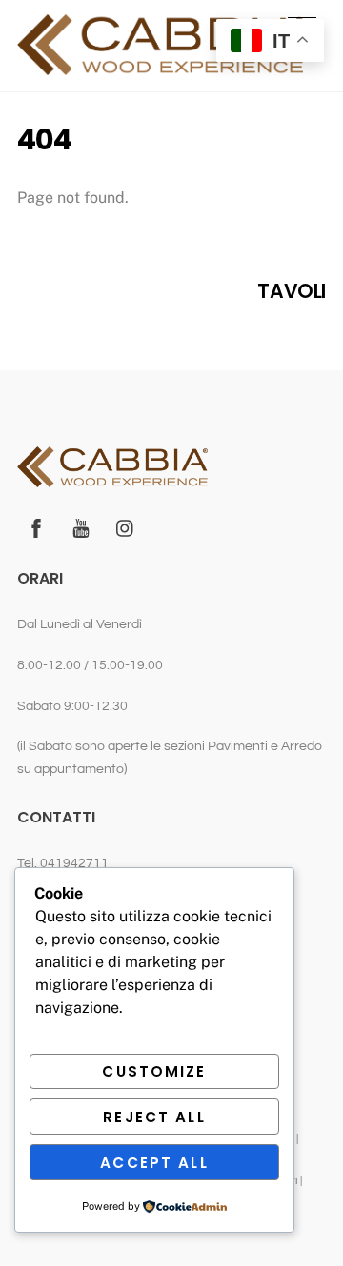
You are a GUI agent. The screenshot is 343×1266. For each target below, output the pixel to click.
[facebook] (36, 528)
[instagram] (126, 528)
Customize (154, 1071)
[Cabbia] (160, 67)
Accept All (154, 1163)
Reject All (154, 1117)
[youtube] (81, 528)
